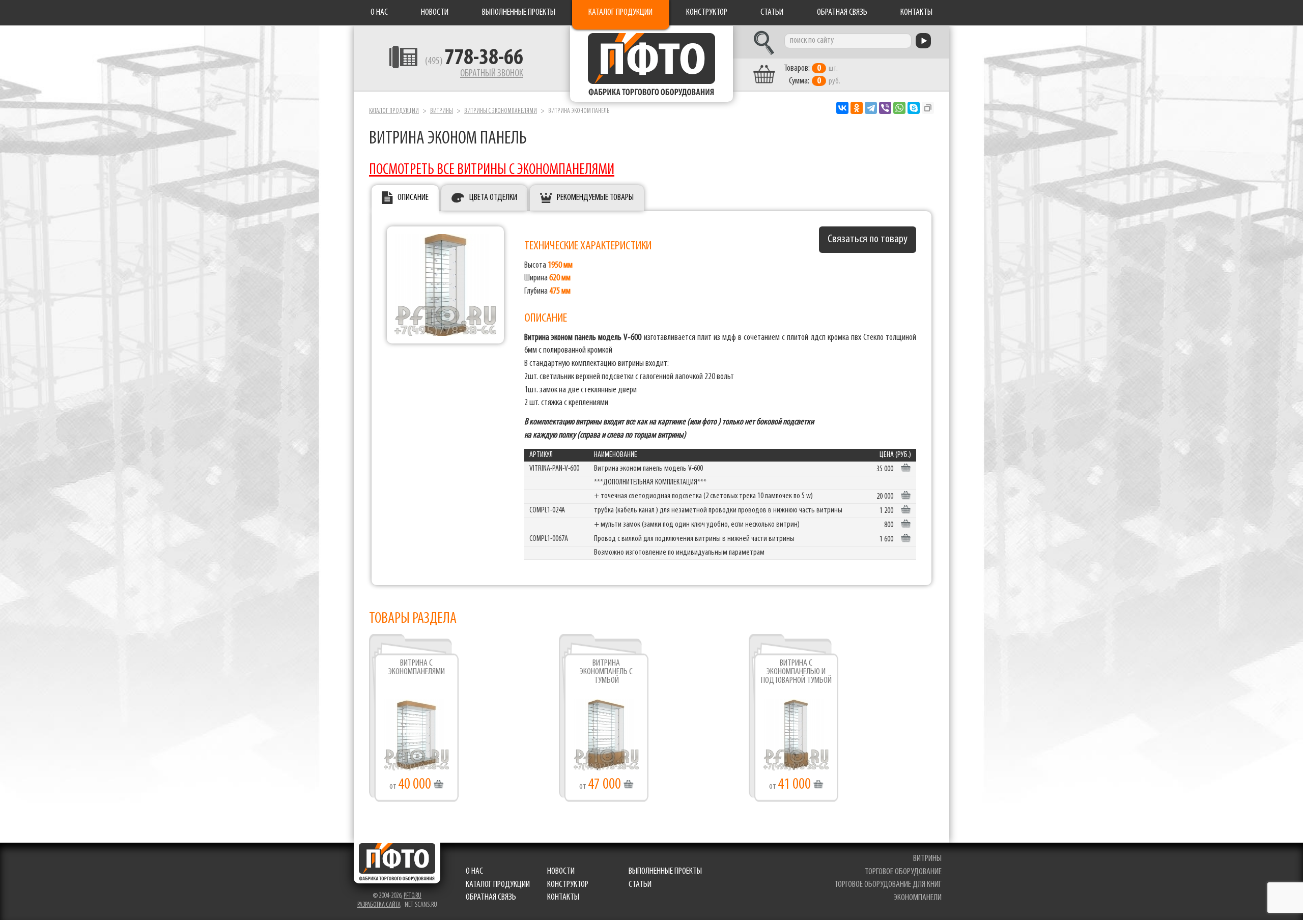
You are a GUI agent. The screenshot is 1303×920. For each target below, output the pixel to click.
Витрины (441, 111)
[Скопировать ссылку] (928, 108)
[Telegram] (871, 108)
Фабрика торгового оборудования (651, 63)
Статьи (771, 12)
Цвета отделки (493, 198)
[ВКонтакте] (842, 108)
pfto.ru (412, 896)
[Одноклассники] (857, 108)
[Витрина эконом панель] (445, 284)
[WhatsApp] (899, 108)
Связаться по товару (868, 239)
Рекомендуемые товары (595, 198)
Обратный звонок (491, 74)
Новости (434, 12)
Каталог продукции (620, 12)
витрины (927, 859)
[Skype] (914, 108)
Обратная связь (842, 12)
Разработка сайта (379, 905)
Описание (413, 198)
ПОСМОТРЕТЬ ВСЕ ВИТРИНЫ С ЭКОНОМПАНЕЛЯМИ (491, 170)
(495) (474, 61)
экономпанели (918, 898)
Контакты (916, 12)
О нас (379, 12)
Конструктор (706, 12)
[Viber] (885, 108)
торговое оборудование (903, 872)
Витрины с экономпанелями (500, 111)
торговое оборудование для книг (888, 884)
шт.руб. (812, 75)
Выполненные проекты (518, 12)
